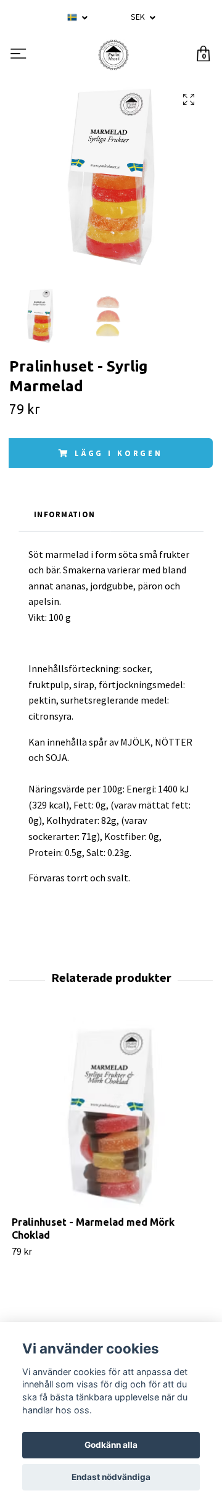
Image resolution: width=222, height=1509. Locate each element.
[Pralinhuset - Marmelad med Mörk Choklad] (111, 1116)
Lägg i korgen (119, 453)
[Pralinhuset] (113, 55)
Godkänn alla (111, 1445)
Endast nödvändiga (111, 1477)
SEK (139, 16)
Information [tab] (64, 514)
